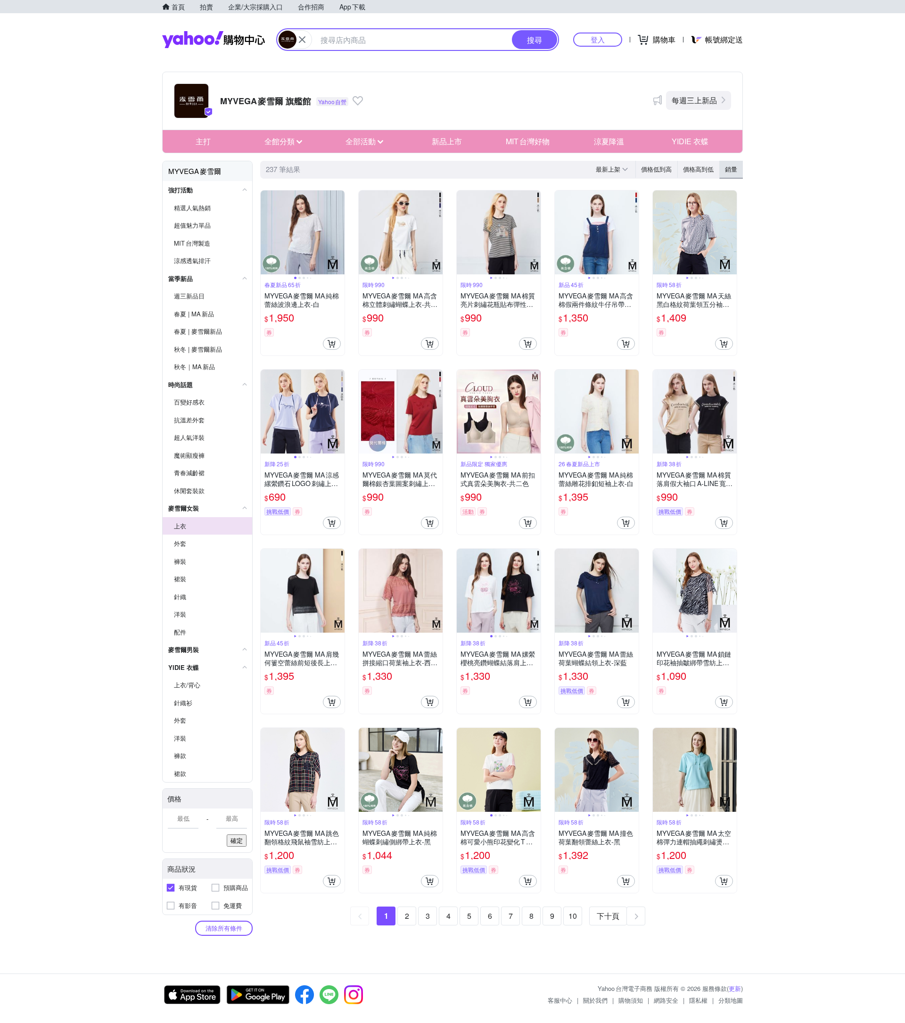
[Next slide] (338, 232)
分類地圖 (730, 1000)
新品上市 (447, 141)
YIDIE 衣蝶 (690, 141)
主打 (203, 141)
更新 (735, 988)
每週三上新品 (694, 100)
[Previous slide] (267, 232)
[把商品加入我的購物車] (332, 344)
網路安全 (666, 1000)
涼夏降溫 (609, 141)
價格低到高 (656, 169)
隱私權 (698, 1000)
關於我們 (595, 1000)
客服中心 (560, 1000)
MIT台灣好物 (528, 141)
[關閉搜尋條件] (302, 39)
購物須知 (630, 1000)
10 (572, 915)
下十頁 (608, 915)
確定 (236, 840)
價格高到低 (698, 169)
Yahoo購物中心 (213, 39)
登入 (598, 39)
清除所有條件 (224, 928)
